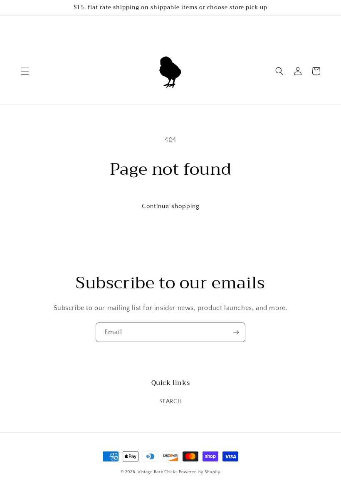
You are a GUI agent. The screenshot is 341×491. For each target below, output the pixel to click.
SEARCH (170, 401)
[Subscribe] (236, 332)
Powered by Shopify (199, 472)
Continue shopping (171, 206)
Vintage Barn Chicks (157, 472)
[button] (25, 71)
